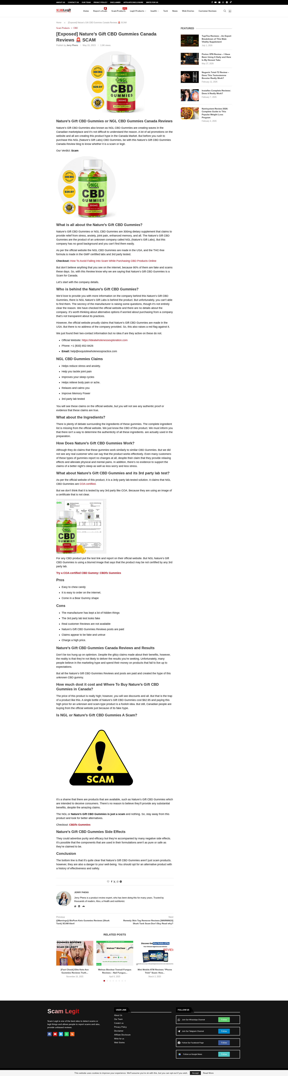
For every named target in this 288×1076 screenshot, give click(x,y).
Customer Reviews (207, 11)
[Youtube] (215, 2)
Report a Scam (100, 9)
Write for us (119, 1039)
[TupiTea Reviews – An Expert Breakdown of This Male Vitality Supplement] (190, 41)
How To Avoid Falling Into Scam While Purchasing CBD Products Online (113, 260)
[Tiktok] (231, 2)
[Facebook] (212, 2)
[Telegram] (227, 2)
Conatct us (119, 1023)
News (175, 11)
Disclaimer (115, 2)
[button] (60, 961)
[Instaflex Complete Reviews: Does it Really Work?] (190, 95)
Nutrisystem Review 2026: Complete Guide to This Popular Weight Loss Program (215, 113)
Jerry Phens (72, 45)
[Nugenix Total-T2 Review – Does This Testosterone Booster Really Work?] (190, 77)
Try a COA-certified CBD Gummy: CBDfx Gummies (88, 572)
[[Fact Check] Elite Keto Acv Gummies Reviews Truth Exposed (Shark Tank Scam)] (74, 953)
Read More (208, 1073)
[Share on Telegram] (121, 881)
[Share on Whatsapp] (117, 881)
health (154, 11)
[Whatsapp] (223, 2)
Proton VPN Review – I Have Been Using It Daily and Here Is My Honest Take (216, 57)
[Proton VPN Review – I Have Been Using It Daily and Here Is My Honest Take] (190, 59)
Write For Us (152, 2)
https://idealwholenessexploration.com (105, 340)
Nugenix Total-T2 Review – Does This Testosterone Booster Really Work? (215, 75)
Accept (195, 1073)
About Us (60, 2)
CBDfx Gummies (79, 824)
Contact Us (73, 2)
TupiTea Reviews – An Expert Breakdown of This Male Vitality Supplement (216, 39)
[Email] (219, 2)
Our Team (86, 2)
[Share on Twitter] (114, 881)
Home (86, 11)
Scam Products (118, 9)
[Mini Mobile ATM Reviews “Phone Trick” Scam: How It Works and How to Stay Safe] (154, 953)
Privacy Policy (100, 2)
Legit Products (137, 11)
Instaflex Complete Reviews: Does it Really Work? (216, 92)
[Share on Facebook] (111, 881)
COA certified (88, 483)
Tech (165, 11)
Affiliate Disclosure (133, 2)
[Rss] (72, 1034)
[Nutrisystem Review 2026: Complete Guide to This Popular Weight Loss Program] (190, 113)
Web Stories (188, 11)
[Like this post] (108, 881)
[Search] (224, 11)
